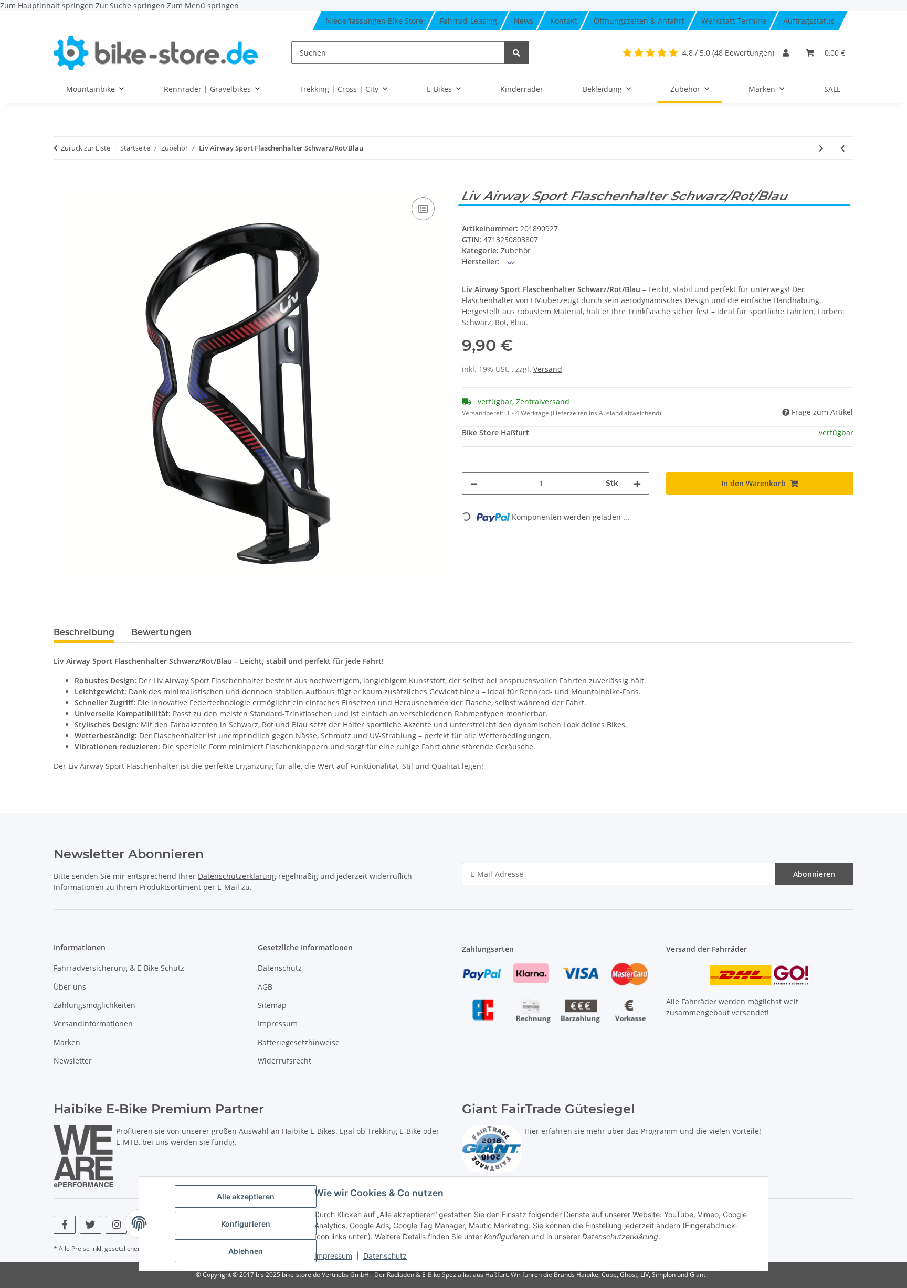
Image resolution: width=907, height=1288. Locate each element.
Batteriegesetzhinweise (299, 1042)
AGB (265, 987)
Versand (547, 369)
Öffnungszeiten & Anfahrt (639, 21)
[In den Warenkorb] (62, 183)
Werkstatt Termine (733, 21)
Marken (67, 1042)
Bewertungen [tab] (161, 632)
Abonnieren (814, 874)
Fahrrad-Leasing (468, 21)
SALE (832, 89)
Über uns (70, 987)
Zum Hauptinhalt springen (48, 5)
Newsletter (73, 1061)
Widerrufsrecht (284, 1061)
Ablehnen (245, 1251)
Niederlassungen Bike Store (374, 21)
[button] (785, 53)
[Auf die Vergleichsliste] (423, 208)
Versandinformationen (93, 1023)
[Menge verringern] (474, 483)
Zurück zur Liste (85, 148)
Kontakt (563, 21)
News (523, 21)
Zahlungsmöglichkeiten (94, 1005)
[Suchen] (516, 52)
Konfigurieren (245, 1223)
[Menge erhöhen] (637, 483)
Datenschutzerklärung (237, 876)
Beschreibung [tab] (84, 632)
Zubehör (516, 250)
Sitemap (272, 1005)
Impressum (333, 1255)
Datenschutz (385, 1255)
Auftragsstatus (809, 21)
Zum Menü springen (203, 5)
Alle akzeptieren (246, 1196)
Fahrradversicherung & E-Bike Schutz (119, 968)
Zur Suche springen (131, 5)
